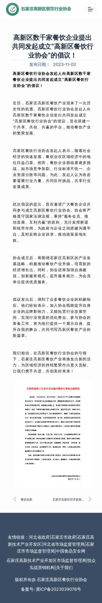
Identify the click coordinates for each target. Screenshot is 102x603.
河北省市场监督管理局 (63, 544)
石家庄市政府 (63, 537)
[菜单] (90, 9)
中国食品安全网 (70, 551)
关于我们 (64, 567)
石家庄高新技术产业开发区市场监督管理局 (46, 560)
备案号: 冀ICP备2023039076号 (51, 589)
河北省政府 (39, 537)
